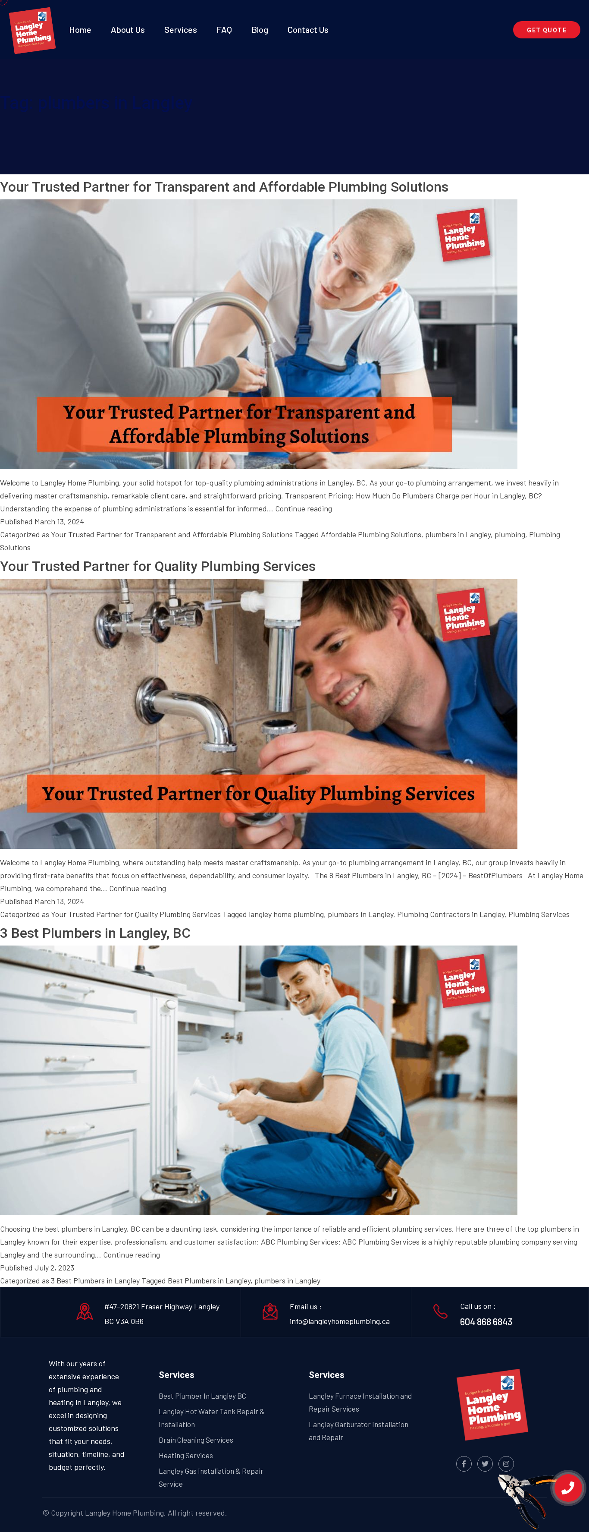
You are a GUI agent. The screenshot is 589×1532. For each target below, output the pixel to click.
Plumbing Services (539, 914)
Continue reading (303, 508)
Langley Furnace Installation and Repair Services (360, 1402)
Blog (259, 29)
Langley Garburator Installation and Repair (358, 1430)
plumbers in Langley (458, 534)
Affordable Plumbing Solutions (371, 534)
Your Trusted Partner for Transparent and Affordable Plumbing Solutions (224, 187)
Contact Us (308, 29)
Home (80, 29)
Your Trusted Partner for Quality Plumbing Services (158, 566)
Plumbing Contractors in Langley (450, 914)
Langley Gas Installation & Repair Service (211, 1477)
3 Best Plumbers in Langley (95, 1280)
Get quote (547, 30)
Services (180, 29)
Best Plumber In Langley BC (202, 1395)
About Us (128, 29)
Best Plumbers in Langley (209, 1280)
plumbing (510, 534)
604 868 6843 (486, 1321)
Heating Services (186, 1455)
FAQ (224, 29)
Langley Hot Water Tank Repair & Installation (212, 1417)
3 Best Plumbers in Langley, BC (95, 933)
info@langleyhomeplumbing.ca (340, 1321)
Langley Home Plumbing (124, 1512)
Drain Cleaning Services (196, 1439)
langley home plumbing (286, 914)
